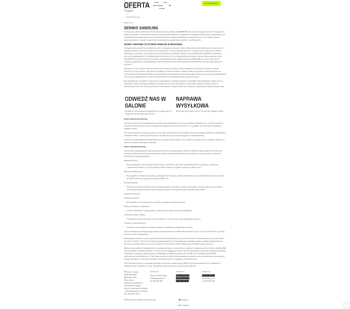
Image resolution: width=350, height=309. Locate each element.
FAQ (170, 5)
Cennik (156, 2)
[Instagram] (180, 2)
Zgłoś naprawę (158, 5)
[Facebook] (177, 2)
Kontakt (162, 8)
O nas (165, 2)
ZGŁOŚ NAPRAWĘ (210, 3)
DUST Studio (150, 300)
